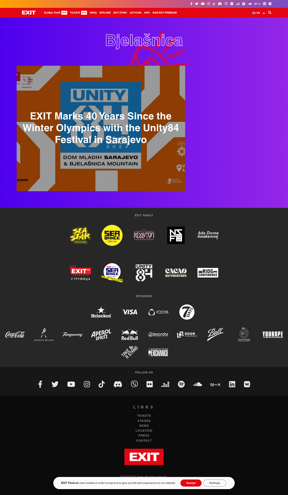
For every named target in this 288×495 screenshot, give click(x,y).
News (93, 13)
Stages (144, 421)
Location (144, 430)
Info (147, 13)
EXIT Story (120, 13)
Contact (144, 440)
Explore (105, 13)
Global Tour (55, 13)
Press (144, 435)
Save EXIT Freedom (164, 13)
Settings (214, 483)
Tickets (78, 13)
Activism (135, 13)
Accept (191, 483)
